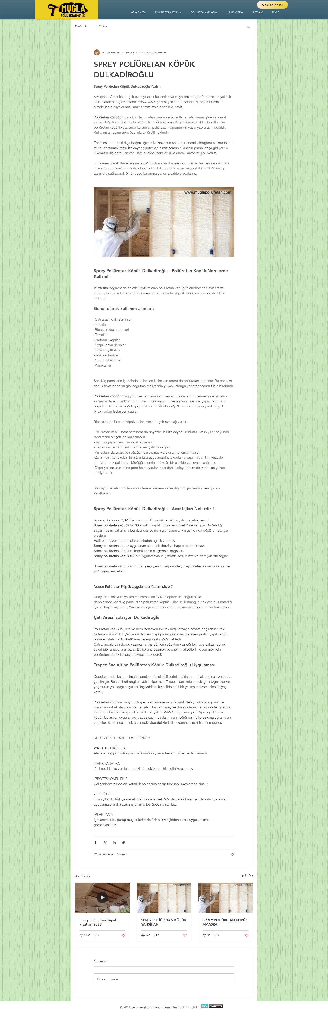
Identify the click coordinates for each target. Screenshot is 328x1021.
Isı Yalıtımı (101, 26)
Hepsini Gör (246, 875)
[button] (168, 12)
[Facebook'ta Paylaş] (95, 842)
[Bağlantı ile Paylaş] (123, 842)
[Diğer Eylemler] (232, 52)
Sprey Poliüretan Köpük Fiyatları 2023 (98, 922)
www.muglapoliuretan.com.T (151, 1007)
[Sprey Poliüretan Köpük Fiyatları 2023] (102, 898)
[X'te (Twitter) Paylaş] (105, 842)
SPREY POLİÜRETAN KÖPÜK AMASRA (225, 922)
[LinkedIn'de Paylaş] (114, 842)
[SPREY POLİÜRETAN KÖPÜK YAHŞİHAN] (164, 898)
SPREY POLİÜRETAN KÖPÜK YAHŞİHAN (163, 922)
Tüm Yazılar (81, 26)
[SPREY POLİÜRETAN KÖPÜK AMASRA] (225, 898)
